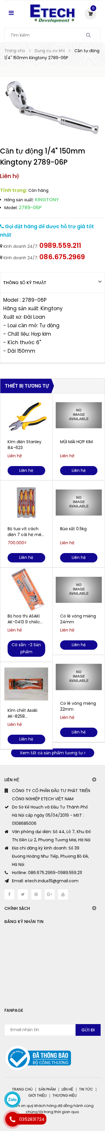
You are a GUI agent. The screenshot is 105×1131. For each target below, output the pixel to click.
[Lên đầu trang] (78, 1101)
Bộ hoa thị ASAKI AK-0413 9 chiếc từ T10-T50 (24, 619)
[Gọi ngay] (12, 1119)
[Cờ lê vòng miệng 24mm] (79, 590)
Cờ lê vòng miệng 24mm (78, 619)
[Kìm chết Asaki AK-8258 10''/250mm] (26, 684)
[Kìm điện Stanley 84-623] (26, 415)
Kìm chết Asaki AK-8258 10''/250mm (22, 713)
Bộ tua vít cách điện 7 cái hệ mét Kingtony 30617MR (26, 532)
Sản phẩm (47, 1089)
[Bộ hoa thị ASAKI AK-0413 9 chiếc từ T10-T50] (26, 590)
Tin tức (86, 1089)
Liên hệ (67, 1089)
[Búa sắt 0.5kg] (79, 502)
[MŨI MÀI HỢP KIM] (79, 415)
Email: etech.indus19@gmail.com (45, 881)
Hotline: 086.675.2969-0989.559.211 (47, 873)
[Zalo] (12, 1099)
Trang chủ (22, 1089)
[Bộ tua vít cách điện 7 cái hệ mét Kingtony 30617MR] (26, 502)
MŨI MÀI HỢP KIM (76, 442)
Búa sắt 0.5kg (73, 529)
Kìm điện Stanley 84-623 (24, 445)
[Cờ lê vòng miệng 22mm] (79, 677)
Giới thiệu (37, 1095)
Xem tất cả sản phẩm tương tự (52, 753)
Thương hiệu (64, 1095)
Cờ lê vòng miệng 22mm (78, 706)
